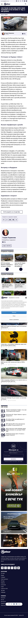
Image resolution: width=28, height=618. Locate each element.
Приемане (14, 312)
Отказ (14, 316)
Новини (3, 582)
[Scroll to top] (24, 604)
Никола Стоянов (13, 364)
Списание (3, 584)
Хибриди (6, 14)
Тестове (3, 590)
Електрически (4, 579)
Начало (2, 14)
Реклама (3, 597)
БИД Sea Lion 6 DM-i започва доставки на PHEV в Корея (7, 285)
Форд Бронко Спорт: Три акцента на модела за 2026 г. (20, 285)
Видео (2, 575)
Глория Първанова (9, 238)
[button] (26, 297)
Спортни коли (4, 588)
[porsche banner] (14, 512)
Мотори (2, 581)
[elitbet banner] (14, 465)
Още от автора (7, 245)
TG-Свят (3, 573)
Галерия (3, 577)
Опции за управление (14, 319)
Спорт (2, 586)
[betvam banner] (14, 534)
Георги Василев (13, 329)
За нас (2, 599)
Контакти (3, 601)
